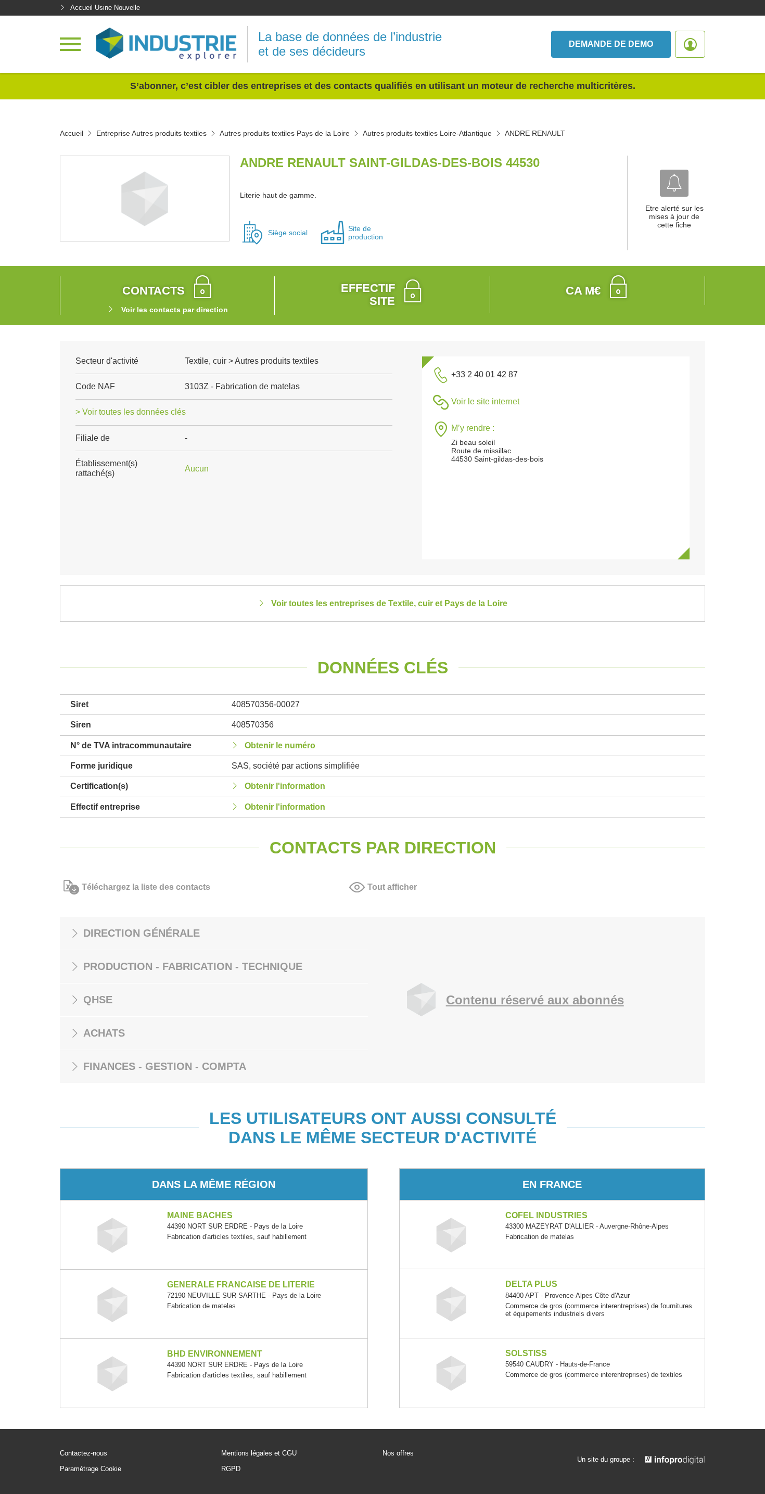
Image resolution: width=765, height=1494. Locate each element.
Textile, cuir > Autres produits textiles (251, 360)
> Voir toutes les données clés (130, 411)
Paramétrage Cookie (90, 1469)
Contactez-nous (83, 1453)
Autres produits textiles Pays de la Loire (285, 133)
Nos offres (398, 1453)
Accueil (71, 133)
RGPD (230, 1469)
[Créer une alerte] (674, 183)
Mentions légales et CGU (259, 1453)
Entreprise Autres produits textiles (151, 133)
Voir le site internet (485, 401)
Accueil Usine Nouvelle (105, 7)
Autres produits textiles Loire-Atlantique (427, 133)
